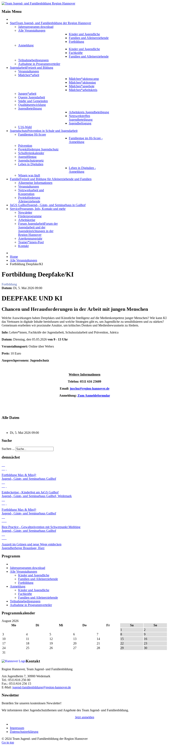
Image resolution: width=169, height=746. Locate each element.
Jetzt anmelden (84, 717)
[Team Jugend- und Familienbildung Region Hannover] (38, 3)
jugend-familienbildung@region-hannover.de (41, 687)
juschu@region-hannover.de (89, 388)
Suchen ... (8, 448)
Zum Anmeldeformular (93, 395)
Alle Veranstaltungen (23, 260)
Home (14, 256)
